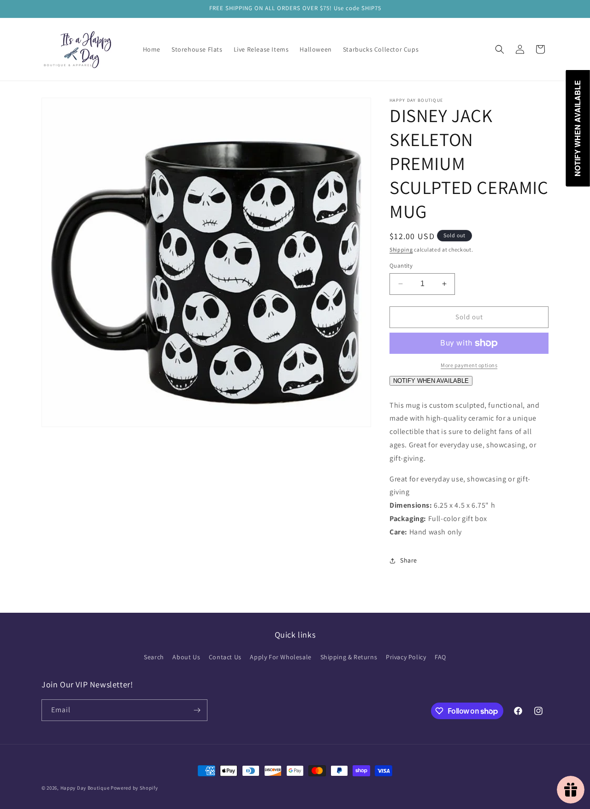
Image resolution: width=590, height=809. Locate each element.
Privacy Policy (406, 657)
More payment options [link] (469, 365)
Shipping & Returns (349, 657)
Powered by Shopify (134, 788)
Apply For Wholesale (280, 657)
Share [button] (408, 560)
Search (154, 657)
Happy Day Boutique (85, 788)
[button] (500, 49)
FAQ (440, 657)
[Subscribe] (197, 710)
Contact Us (225, 657)
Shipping (401, 249)
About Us (186, 657)
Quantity (401, 266)
